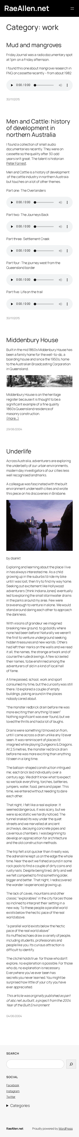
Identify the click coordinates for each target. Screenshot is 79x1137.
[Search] (71, 1064)
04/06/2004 (14, 1016)
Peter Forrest (16, 163)
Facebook (12, 1085)
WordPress (66, 1128)
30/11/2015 (13, 99)
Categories (20, 1105)
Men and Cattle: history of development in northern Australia (38, 128)
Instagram (13, 1091)
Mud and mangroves (34, 45)
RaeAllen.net (26, 8)
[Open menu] (72, 8)
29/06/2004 (14, 429)
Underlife (18, 451)
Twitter (10, 1097)
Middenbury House (32, 340)
